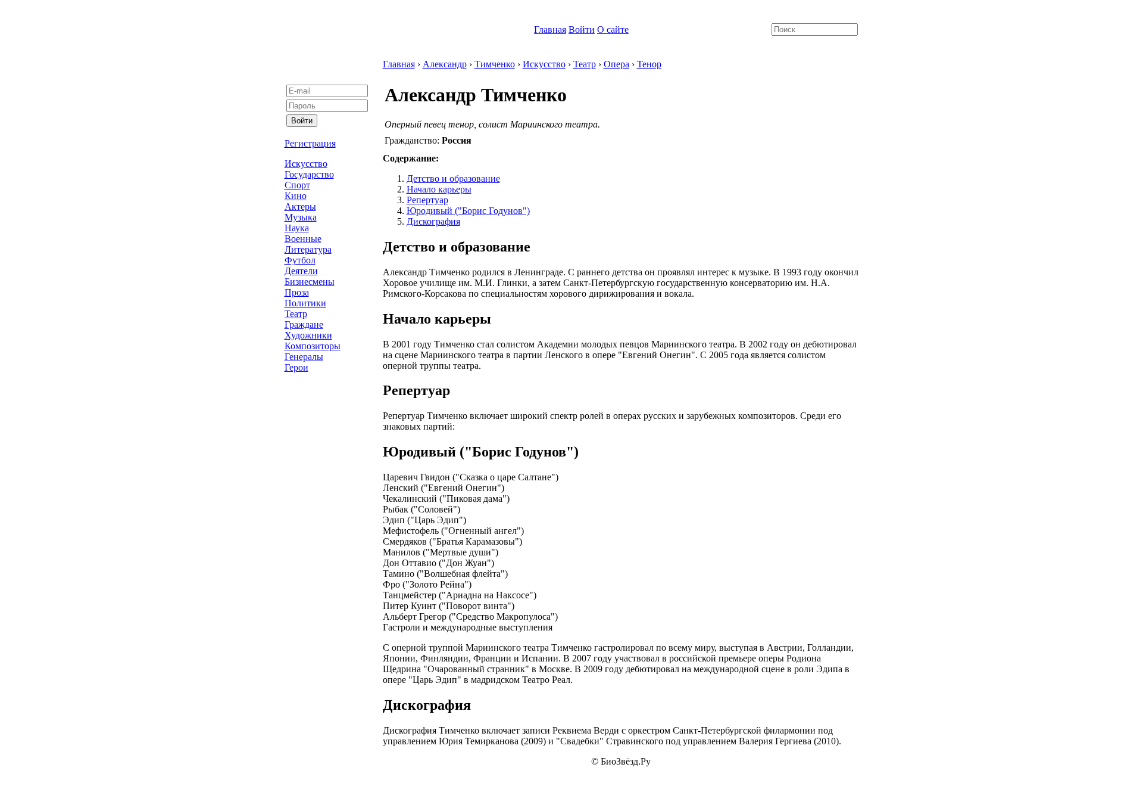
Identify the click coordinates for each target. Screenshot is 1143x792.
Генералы (304, 357)
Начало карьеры (439, 189)
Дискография (433, 221)
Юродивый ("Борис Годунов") (468, 211)
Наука (297, 228)
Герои (296, 367)
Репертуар (427, 200)
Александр (445, 64)
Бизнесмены (310, 282)
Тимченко (494, 64)
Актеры (300, 206)
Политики (305, 303)
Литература (308, 249)
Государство (309, 174)
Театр (296, 314)
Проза (297, 292)
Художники (308, 335)
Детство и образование (453, 178)
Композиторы (313, 346)
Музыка (301, 217)
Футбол (300, 260)
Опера (616, 64)
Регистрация (310, 143)
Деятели (301, 271)
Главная (550, 29)
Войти (582, 29)
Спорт (297, 185)
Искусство (306, 164)
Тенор (649, 64)
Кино (296, 196)
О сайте (613, 29)
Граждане (304, 324)
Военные (303, 239)
